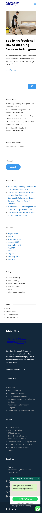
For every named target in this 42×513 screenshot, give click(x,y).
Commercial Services (16, 393)
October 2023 (13, 242)
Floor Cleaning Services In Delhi (20, 444)
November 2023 (14, 239)
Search (32, 86)
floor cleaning (13, 280)
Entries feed (11, 311)
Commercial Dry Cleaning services (22, 442)
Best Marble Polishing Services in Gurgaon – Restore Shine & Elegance (21, 201)
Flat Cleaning (13, 427)
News (10, 289)
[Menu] (35, 3)
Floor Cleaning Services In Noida (21, 410)
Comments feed (12, 314)
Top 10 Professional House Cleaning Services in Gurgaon (21, 45)
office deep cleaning (16, 292)
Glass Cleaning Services (17, 436)
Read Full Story (11, 70)
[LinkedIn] (15, 509)
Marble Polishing (14, 286)
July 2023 (11, 248)
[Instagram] (9, 509)
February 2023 (14, 256)
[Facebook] (6, 509)
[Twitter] (12, 509)
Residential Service (15, 390)
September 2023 (15, 245)
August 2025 (13, 233)
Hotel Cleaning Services (17, 396)
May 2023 (11, 253)
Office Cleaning (14, 433)
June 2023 (12, 251)
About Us (11, 387)
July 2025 (11, 236)
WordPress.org (12, 317)
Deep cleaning (14, 277)
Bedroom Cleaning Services (19, 439)
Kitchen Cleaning (15, 430)
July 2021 (11, 259)
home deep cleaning (16, 283)
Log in (8, 308)
